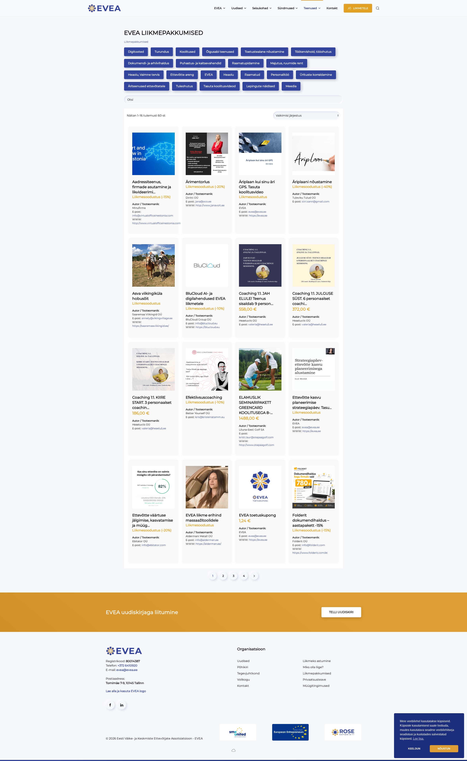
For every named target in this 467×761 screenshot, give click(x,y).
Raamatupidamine (246, 63)
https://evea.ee (258, 215)
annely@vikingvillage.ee (157, 318)
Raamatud (252, 74)
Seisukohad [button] (260, 8)
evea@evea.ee (257, 211)
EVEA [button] (218, 8)
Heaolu (228, 74)
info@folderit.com (313, 545)
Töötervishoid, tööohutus (313, 51)
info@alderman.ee (206, 540)
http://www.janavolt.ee (210, 205)
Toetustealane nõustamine (264, 51)
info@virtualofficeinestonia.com (152, 215)
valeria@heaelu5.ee (260, 324)
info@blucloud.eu (206, 323)
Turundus (162, 51)
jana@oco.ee (203, 201)
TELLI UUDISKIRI (341, 612)
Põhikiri (242, 667)
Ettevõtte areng (182, 74)
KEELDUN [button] (414, 748)
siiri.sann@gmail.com (315, 201)
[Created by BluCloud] (233, 750)
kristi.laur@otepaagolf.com (256, 437)
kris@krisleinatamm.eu (210, 417)
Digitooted (136, 51)
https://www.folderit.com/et (310, 552)
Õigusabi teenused (220, 51)
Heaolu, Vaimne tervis (144, 74)
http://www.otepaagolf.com (256, 445)
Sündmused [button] (286, 8)
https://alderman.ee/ (208, 543)
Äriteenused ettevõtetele (146, 86)
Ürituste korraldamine (316, 74)
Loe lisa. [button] (418, 738)
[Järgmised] (254, 576)
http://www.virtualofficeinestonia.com (156, 223)
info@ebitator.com (154, 545)
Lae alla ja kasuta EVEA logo (126, 691)
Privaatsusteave (314, 679)
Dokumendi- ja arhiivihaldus (148, 63)
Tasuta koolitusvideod (220, 86)
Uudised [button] (237, 8)
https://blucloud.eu (208, 327)
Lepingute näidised (260, 86)
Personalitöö (280, 74)
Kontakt (332, 8)
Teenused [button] (310, 8)
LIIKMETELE (360, 8)
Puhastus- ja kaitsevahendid (200, 63)
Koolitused (187, 51)
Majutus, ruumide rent (286, 63)
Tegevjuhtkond (248, 673)
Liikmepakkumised (317, 673)
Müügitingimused (316, 686)
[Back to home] (105, 8)
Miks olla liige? (313, 667)
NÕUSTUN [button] (444, 748)
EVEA (209, 74)
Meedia (291, 86)
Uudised (243, 661)
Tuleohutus (184, 86)
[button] (377, 8)
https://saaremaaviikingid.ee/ (150, 326)
